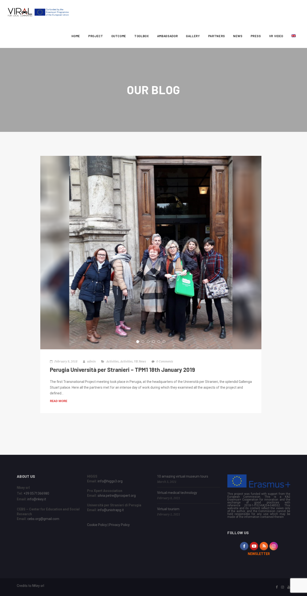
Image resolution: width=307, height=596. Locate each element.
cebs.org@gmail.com (43, 519)
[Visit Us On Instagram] (273, 546)
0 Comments (164, 361)
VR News (140, 361)
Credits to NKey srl (30, 586)
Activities (112, 361)
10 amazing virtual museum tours (182, 476)
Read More (58, 401)
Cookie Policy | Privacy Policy (108, 525)
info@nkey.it (36, 499)
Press (256, 36)
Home (75, 36)
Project (95, 36)
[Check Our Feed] (264, 546)
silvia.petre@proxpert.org (117, 495)
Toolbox (141, 36)
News (237, 36)
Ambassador (167, 36)
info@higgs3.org (110, 481)
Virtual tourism (168, 509)
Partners (216, 36)
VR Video (276, 36)
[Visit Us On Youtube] (254, 546)
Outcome (118, 36)
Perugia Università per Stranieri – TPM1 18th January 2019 (122, 369)
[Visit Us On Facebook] (244, 546)
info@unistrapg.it (111, 510)
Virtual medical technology (177, 493)
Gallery (193, 36)
